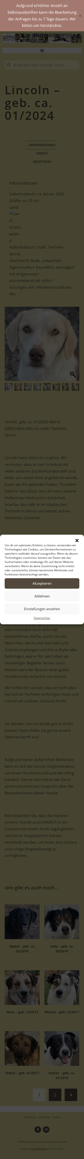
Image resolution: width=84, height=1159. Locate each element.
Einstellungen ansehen (42, 608)
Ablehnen (42, 596)
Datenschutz (42, 618)
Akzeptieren (42, 583)
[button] (77, 540)
